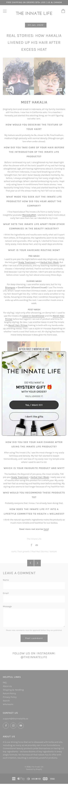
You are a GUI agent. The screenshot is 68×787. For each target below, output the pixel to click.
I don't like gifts (34, 416)
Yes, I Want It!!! (34, 404)
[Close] (62, 355)
